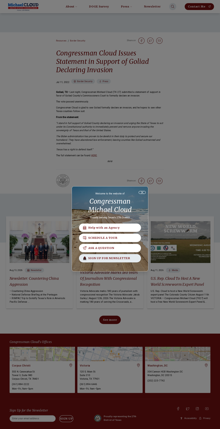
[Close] (142, 192)
